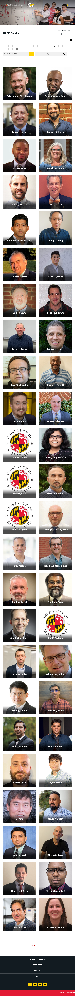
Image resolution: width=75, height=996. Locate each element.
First (33, 945)
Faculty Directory (37, 959)
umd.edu (19, 993)
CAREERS (37, 970)
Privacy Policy (4, 993)
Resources (37, 965)
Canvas (37, 976)
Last (41, 945)
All (16, 49)
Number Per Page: (64, 30)
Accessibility (12, 993)
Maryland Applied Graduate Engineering (19, 2)
